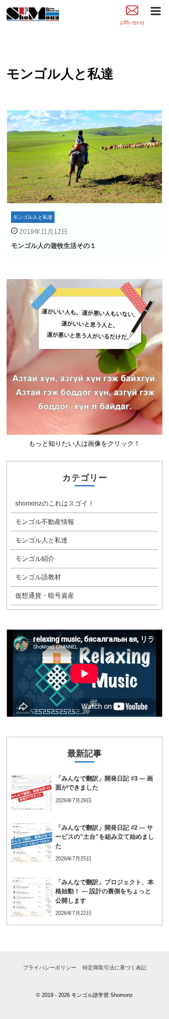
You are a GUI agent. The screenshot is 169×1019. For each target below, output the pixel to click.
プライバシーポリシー (49, 968)
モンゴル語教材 (38, 577)
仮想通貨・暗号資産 (44, 595)
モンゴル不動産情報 (44, 521)
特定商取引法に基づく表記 (114, 968)
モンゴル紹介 (35, 558)
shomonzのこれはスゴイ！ (54, 503)
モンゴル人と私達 (41, 540)
